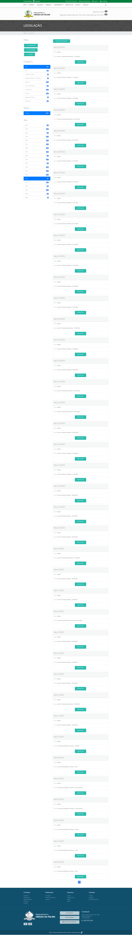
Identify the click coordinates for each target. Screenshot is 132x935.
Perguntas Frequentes (93, 899)
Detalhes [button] (81, 61)
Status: (55, 52)
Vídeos (68, 901)
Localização (91, 897)
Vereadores (26, 895)
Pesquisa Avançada (62, 41)
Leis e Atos (26, 901)
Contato (90, 895)
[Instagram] (30, 924)
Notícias (69, 899)
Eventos (69, 895)
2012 (29, 54)
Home (25, 33)
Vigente (30, 45)
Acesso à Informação (85, 1)
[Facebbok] (25, 924)
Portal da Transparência (72, 1)
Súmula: (55, 56)
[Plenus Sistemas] (82, 932)
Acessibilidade (104, 1)
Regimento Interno (28, 899)
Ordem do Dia (69, 4)
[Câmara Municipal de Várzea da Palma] (37, 13)
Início (25, 4)
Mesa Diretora (27, 897)
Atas (30, 49)
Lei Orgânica (48, 895)
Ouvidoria (95, 1)
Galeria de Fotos (70, 897)
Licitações (47, 899)
